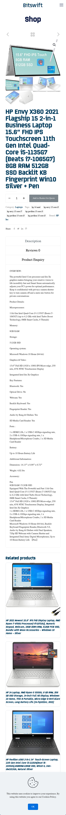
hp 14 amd (36, 207)
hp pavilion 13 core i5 (16, 216)
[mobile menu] (61, 5)
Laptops (19, 207)
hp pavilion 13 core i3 (34, 211)
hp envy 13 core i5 (51, 207)
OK (33, 807)
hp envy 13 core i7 (14, 211)
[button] (54, 44)
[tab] (33, 241)
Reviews (33, 250)
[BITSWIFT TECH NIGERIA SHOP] (33, 5)
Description (33, 241)
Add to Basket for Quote (44, 198)
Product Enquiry (33, 259)
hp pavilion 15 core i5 (37, 216)
